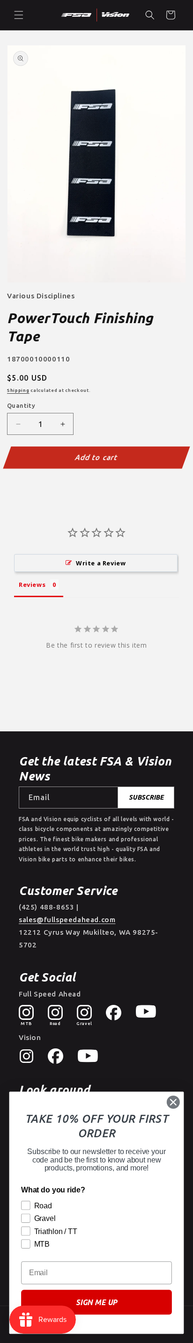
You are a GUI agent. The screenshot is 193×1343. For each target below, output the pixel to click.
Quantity (21, 405)
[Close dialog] (173, 1102)
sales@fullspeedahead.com (67, 920)
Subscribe (146, 797)
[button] (18, 15)
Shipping (18, 390)
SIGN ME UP (96, 1302)
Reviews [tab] (32, 584)
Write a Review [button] (101, 563)
